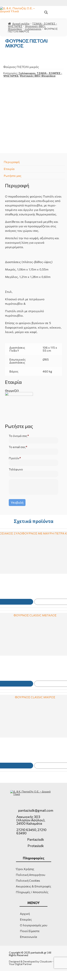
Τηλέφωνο (16, 469)
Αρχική (25, 913)
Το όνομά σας (18, 435)
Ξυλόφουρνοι (33, 28)
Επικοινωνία (28, 936)
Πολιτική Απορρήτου (30, 874)
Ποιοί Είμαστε (30, 931)
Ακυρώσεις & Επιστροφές (33, 886)
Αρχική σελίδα (20, 23)
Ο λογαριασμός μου (33, 925)
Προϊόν (14, 458)
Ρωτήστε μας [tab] (12, 175)
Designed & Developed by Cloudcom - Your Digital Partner (31, 962)
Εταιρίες (26, 919)
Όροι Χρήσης (25, 869)
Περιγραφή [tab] (12, 162)
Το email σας (17, 446)
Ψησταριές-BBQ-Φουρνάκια (37, 75)
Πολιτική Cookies (28, 880)
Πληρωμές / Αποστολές (32, 892)
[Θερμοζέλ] (33, 406)
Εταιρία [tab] (9, 169)
